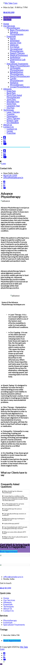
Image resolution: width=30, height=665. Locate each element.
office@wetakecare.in (13, 177)
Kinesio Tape (12, 120)
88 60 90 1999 (8, 12)
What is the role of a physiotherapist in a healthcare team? (15, 537)
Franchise (11, 133)
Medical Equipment (19, 55)
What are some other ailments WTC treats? (14, 532)
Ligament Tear (13, 105)
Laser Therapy (13, 112)
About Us (7, 124)
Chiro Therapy (13, 118)
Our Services (9, 25)
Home (6, 23)
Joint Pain (11, 99)
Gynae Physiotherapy (20, 86)
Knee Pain (11, 91)
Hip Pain (10, 107)
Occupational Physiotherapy (16, 50)
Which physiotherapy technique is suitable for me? (13, 519)
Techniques (8, 110)
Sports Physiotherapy (20, 76)
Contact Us (8, 126)
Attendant (15, 40)
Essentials (11, 36)
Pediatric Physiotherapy (16, 83)
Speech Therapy (17, 53)
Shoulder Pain (13, 101)
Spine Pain (11, 103)
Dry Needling (13, 122)
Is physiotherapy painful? (11, 523)
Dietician (14, 44)
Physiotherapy (13, 28)
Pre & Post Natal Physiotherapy (14, 96)
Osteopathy (12, 116)
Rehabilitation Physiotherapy (16, 73)
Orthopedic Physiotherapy (16, 69)
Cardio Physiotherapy (16, 79)
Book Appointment (12, 17)
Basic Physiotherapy (19, 30)
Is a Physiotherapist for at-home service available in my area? (13, 504)
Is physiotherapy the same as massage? (12, 509)
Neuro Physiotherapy (20, 65)
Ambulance (15, 57)
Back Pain (11, 93)
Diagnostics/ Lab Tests (17, 60)
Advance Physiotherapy (16, 33)
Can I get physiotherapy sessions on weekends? (14, 514)
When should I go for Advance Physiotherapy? (12, 492)
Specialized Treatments (17, 63)
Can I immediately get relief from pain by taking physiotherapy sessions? (14, 527)
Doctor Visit (15, 42)
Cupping (10, 114)
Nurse (13, 38)
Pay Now (7, 19)
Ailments (7, 89)
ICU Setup (14, 46)
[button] (15, 492)
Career (10, 131)
